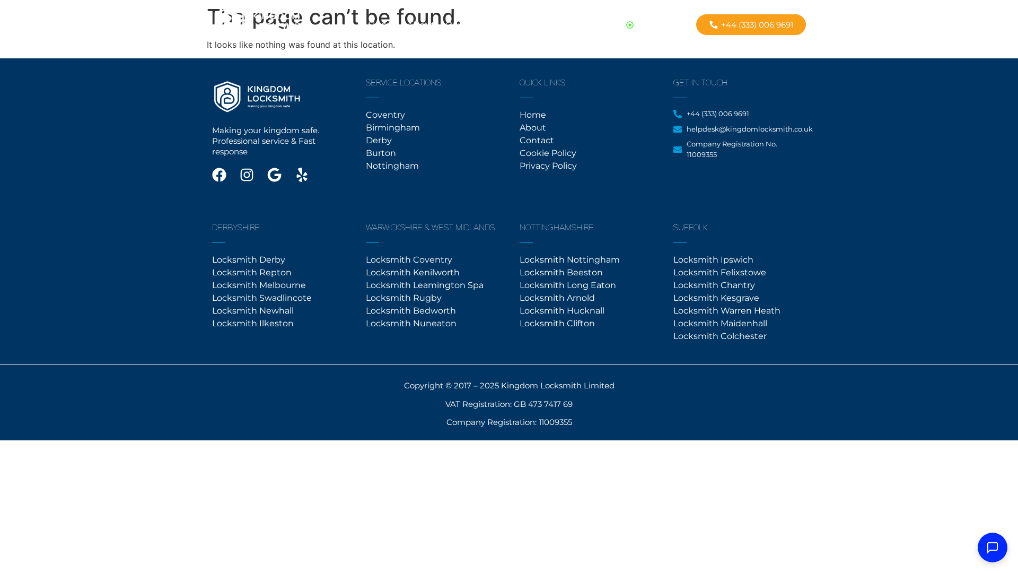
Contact (463, 25)
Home (382, 25)
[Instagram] (247, 175)
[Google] (274, 175)
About (421, 25)
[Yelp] (302, 175)
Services (510, 25)
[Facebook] (219, 175)
